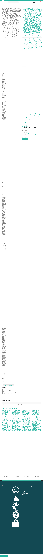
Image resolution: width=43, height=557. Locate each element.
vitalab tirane (27, 136)
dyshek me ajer (28, 134)
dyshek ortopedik (32, 134)
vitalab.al (30, 136)
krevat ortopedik (24, 135)
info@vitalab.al (32, 492)
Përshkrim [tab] (5, 385)
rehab (34, 135)
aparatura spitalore (36, 133)
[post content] (6, 441)
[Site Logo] (4, 2)
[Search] (17, 2)
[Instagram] (3, 0)
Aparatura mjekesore (31, 133)
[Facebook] (2, 0)
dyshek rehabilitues (37, 134)
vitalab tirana (23, 136)
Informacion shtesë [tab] (10, 385)
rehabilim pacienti (37, 135)
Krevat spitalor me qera (30, 135)
